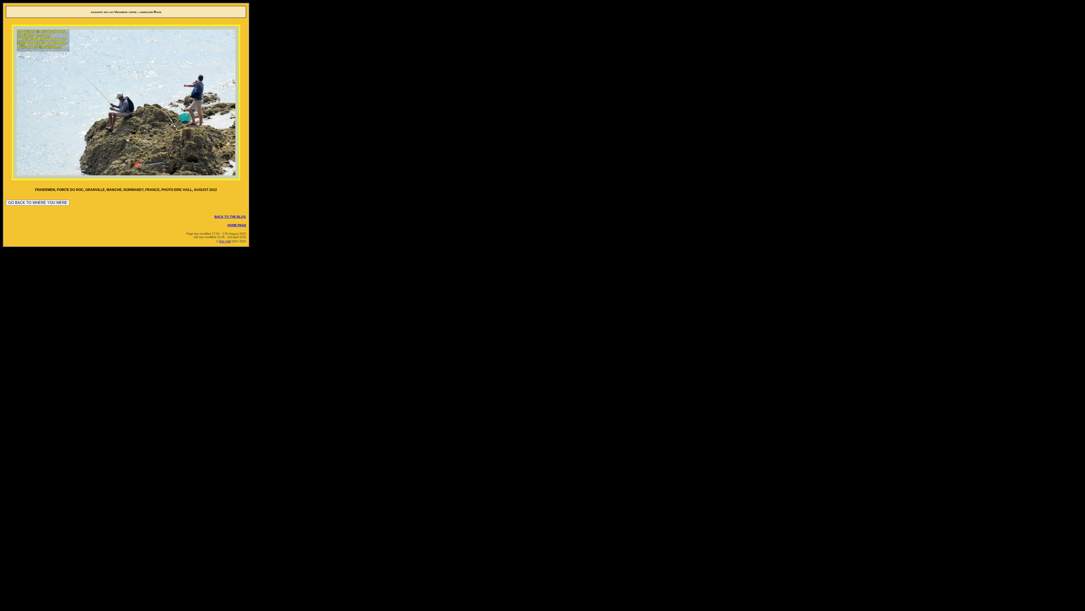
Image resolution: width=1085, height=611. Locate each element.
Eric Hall (225, 241)
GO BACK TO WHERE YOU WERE (37, 203)
